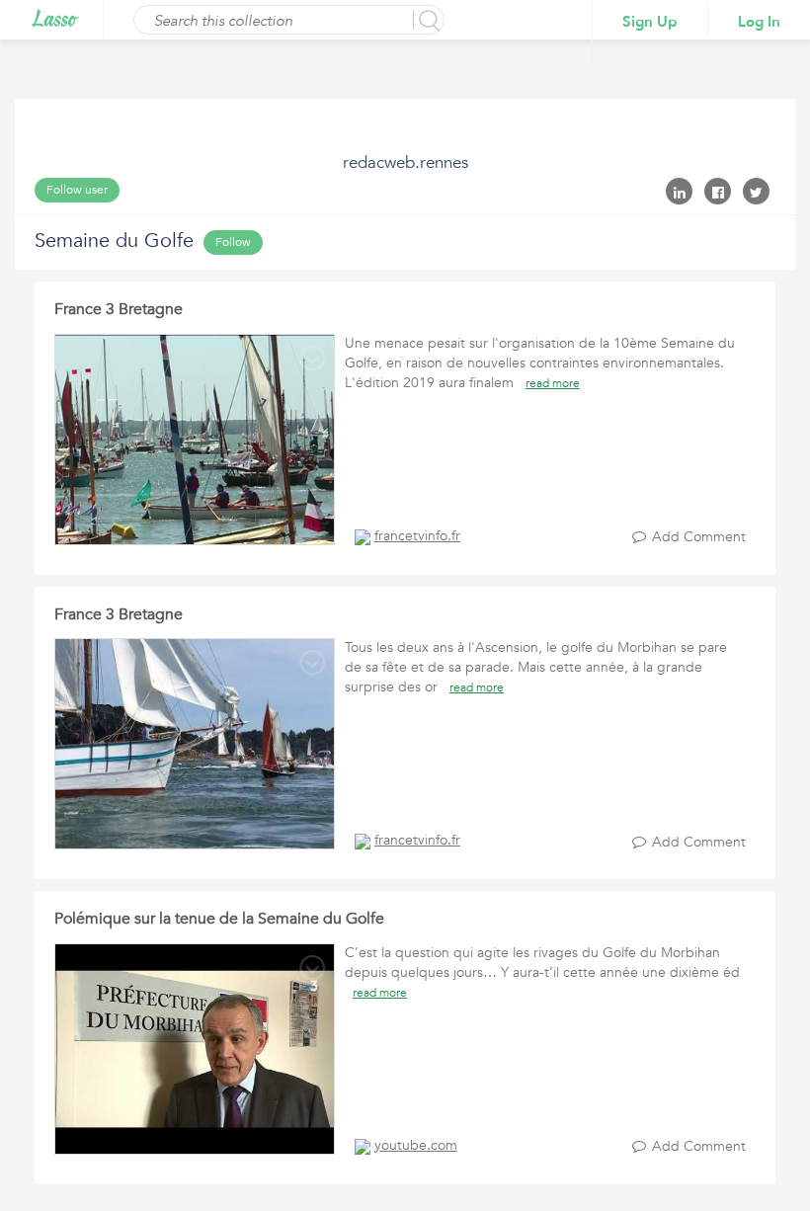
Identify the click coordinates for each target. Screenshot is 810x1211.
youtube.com (415, 1145)
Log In (759, 22)
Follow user (77, 190)
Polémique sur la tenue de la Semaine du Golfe (219, 918)
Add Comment (699, 536)
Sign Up (650, 22)
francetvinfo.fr (417, 535)
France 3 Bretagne (118, 309)
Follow (233, 242)
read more (553, 383)
